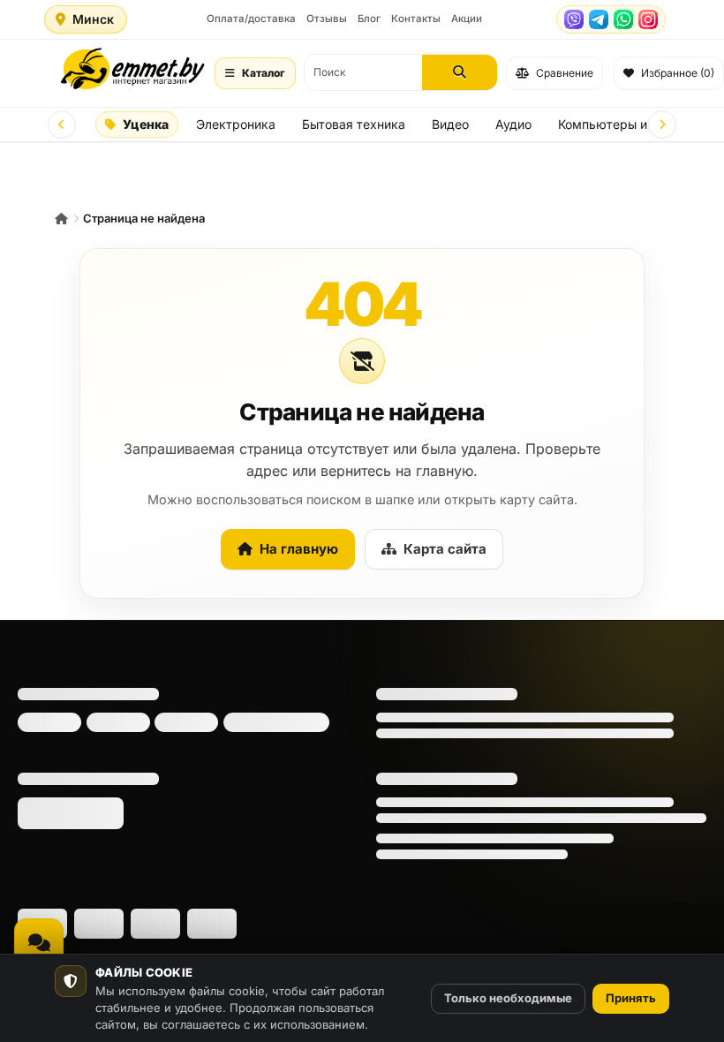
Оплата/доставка (251, 18)
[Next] (662, 124)
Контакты (416, 18)
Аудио (513, 124)
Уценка (146, 124)
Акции (466, 18)
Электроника (235, 124)
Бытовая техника (353, 124)
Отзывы (326, 18)
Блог (369, 18)
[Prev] (62, 124)
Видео (450, 124)
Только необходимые (508, 998)
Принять (631, 998)
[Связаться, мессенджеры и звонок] (39, 943)
